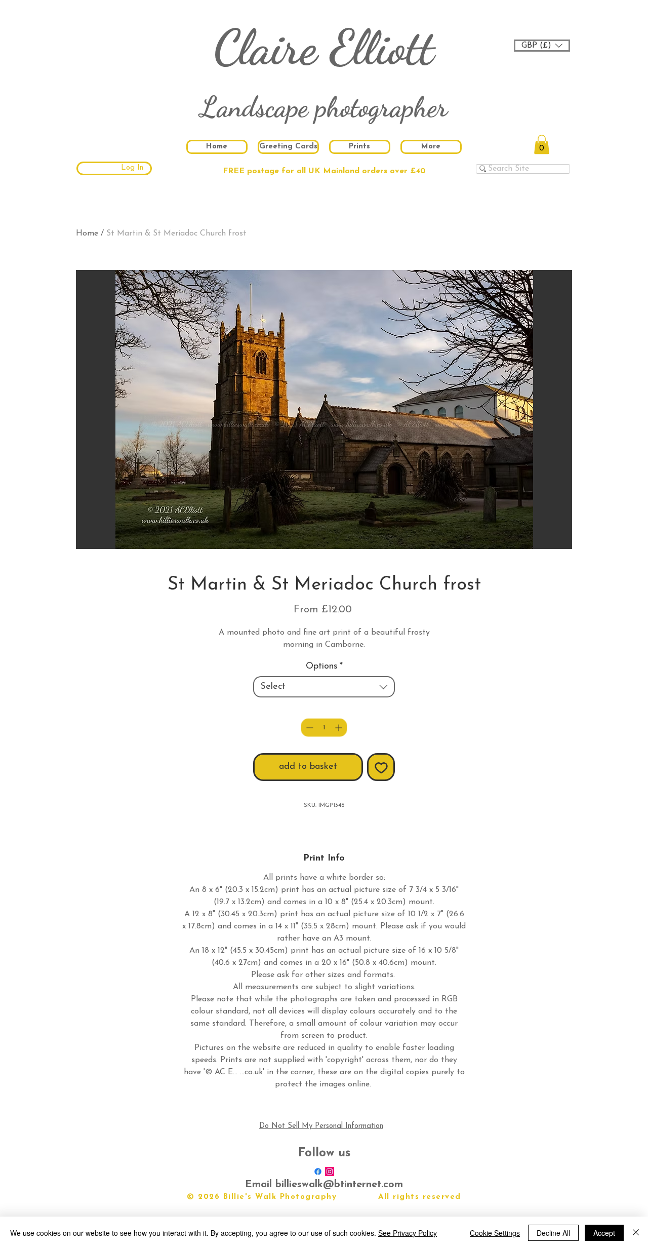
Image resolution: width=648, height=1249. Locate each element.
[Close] (636, 1233)
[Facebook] (317, 1171)
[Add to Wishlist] (381, 767)
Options (324, 666)
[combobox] (324, 686)
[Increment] (339, 727)
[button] (542, 46)
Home (87, 233)
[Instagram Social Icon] (329, 1171)
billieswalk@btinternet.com (339, 1185)
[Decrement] (308, 727)
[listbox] (542, 46)
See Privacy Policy (407, 1233)
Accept (604, 1233)
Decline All (553, 1233)
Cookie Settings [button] (495, 1233)
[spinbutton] (324, 727)
